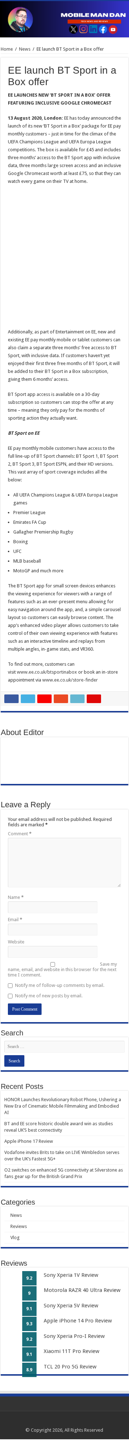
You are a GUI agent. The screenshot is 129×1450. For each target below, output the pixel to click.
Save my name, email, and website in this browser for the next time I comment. (62, 969)
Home (7, 49)
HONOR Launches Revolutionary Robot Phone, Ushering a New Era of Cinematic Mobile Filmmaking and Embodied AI (62, 1106)
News (24, 49)
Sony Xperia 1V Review (71, 1275)
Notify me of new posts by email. (48, 995)
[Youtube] (78, 1421)
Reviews (18, 1226)
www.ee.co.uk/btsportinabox (47, 672)
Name (16, 897)
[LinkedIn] (71, 1421)
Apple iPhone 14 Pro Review (78, 1320)
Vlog (15, 1237)
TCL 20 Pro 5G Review (70, 1366)
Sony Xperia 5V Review (71, 1305)
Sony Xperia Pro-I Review (74, 1336)
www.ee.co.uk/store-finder (70, 680)
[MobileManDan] (64, 19)
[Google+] (57, 1421)
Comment (20, 833)
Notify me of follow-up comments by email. (59, 985)
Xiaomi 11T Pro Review (71, 1351)
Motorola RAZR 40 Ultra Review (82, 1290)
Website (16, 942)
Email (15, 919)
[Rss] (50, 1421)
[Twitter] (64, 1421)
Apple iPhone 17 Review (28, 1141)
